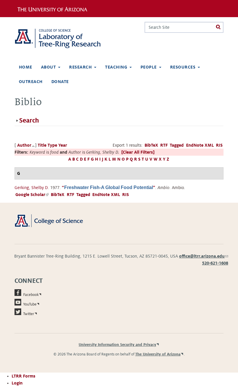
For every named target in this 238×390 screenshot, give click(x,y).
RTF (164, 145)
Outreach (31, 81)
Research (80, 67)
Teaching (116, 67)
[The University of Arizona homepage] (54, 8)
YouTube (30, 304)
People (148, 67)
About (48, 67)
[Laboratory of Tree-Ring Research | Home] (64, 38)
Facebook (31, 295)
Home (25, 67)
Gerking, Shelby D (31, 187)
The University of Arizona (158, 354)
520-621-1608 (215, 263)
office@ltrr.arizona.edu (203, 256)
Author (24, 145)
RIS (219, 145)
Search (29, 120)
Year (62, 145)
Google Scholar (32, 194)
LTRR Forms (23, 376)
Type (52, 145)
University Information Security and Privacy (117, 345)
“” (108, 187)
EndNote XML (200, 145)
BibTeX (151, 145)
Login (17, 383)
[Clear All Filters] (137, 152)
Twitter (28, 314)
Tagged (177, 145)
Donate (60, 81)
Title (42, 145)
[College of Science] (55, 220)
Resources (182, 67)
